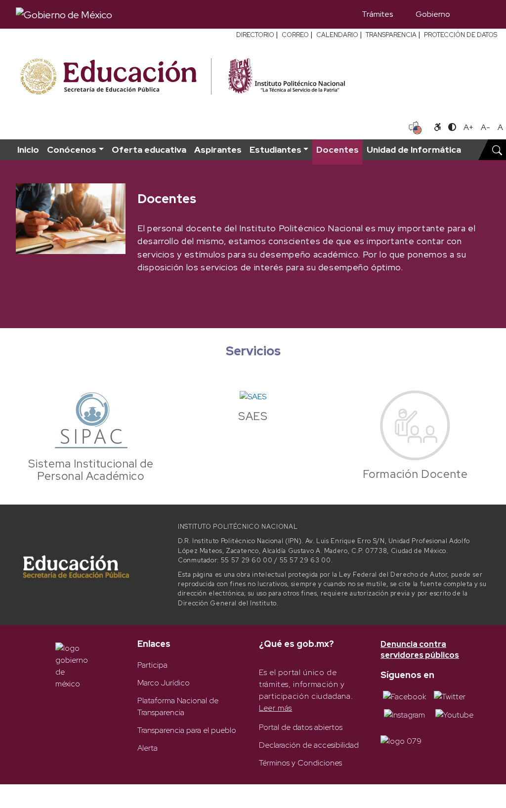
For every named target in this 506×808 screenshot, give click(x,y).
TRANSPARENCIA (391, 35)
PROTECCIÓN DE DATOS (460, 35)
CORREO (295, 35)
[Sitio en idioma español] (415, 126)
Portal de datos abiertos (300, 727)
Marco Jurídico (163, 683)
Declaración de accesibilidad (309, 745)
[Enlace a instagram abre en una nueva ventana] (404, 714)
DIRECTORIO (255, 35)
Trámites (377, 14)
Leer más (275, 708)
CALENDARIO (337, 35)
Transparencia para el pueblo (186, 730)
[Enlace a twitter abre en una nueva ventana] (449, 696)
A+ (468, 127)
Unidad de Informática (414, 149)
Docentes (337, 149)
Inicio (28, 149)
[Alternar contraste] (452, 127)
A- (485, 127)
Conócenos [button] (71, 149)
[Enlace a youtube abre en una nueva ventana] (454, 714)
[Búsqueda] (476, 14)
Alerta (147, 748)
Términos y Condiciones (300, 763)
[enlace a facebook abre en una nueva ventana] (404, 696)
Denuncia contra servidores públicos (419, 649)
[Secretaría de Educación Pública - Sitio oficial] (115, 77)
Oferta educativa (149, 149)
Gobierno (433, 14)
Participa (152, 665)
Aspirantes (218, 149)
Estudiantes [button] (275, 149)
